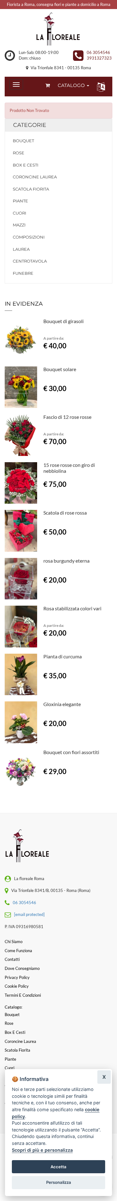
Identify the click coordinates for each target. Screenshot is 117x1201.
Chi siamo (13, 941)
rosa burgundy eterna (66, 561)
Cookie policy (17, 986)
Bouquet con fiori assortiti (71, 752)
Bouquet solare (59, 369)
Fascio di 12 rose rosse (67, 417)
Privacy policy (17, 977)
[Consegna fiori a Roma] (58, 29)
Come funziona (18, 950)
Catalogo (72, 85)
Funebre (23, 273)
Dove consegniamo (22, 968)
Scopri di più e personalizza (42, 1150)
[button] (100, 86)
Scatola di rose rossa (65, 513)
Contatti (12, 959)
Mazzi (19, 224)
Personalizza (58, 1182)
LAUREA (21, 249)
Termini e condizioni (23, 995)
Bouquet (23, 140)
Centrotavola (30, 261)
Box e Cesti (25, 164)
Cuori (19, 213)
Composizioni (29, 237)
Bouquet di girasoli (63, 321)
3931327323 (99, 58)
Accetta (58, 1166)
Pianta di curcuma (62, 656)
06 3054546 (98, 52)
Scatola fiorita (31, 188)
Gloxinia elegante (62, 704)
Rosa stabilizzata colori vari (72, 608)
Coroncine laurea (35, 176)
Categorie (29, 125)
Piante (20, 200)
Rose (18, 152)
